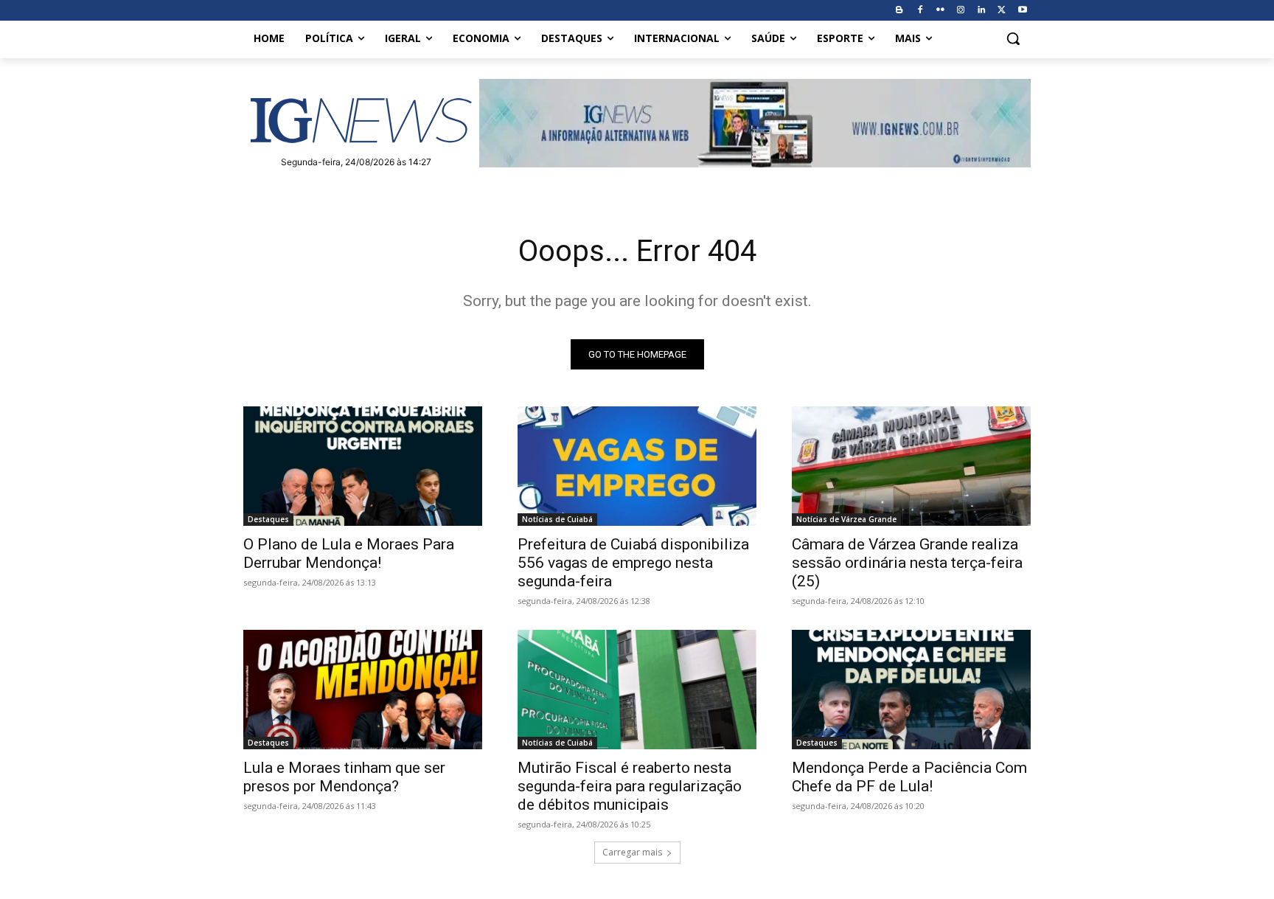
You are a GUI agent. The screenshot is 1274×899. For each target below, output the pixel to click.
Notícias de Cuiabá (557, 519)
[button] (1013, 38)
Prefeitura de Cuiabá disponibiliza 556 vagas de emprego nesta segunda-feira (633, 562)
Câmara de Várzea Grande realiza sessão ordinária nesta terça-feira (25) (907, 562)
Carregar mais (632, 852)
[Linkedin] (981, 10)
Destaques (268, 519)
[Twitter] (1001, 10)
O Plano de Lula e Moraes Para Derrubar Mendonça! (348, 553)
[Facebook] (919, 10)
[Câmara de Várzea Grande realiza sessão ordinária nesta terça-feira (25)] (911, 466)
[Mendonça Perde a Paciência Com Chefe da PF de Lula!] (911, 689)
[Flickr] (940, 10)
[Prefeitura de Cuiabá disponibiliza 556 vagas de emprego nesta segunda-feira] (637, 466)
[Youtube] (1022, 10)
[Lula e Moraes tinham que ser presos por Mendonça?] (362, 689)
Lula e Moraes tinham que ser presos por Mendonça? (344, 777)
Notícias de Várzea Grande (846, 519)
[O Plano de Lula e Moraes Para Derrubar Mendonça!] (362, 466)
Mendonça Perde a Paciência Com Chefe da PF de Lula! (909, 777)
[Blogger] (899, 10)
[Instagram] (961, 10)
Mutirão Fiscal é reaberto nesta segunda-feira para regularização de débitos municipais (630, 786)
